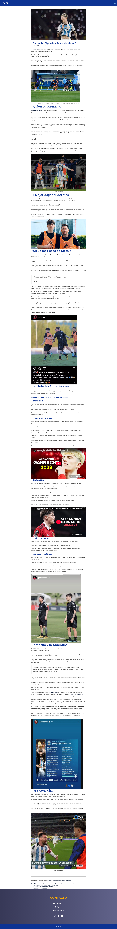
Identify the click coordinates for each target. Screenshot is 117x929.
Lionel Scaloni (54, 692)
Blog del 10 (109, 3)
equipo (49, 885)
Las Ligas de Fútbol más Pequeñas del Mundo (43, 886)
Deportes (45, 883)
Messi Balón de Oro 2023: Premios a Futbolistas (59, 880)
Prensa (91, 3)
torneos (56, 885)
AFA (34, 883)
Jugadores (70, 883)
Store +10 (103, 3)
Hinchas (59, 883)
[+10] (5, 3)
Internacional (64, 883)
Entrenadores (50, 883)
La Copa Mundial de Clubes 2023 (40, 888)
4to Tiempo (97, 3)
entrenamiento (44, 885)
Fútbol (55, 883)
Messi (74, 883)
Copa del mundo (39, 883)
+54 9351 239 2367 (59, 910)
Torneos (86, 3)
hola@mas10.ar (60, 903)
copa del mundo (36, 885)
